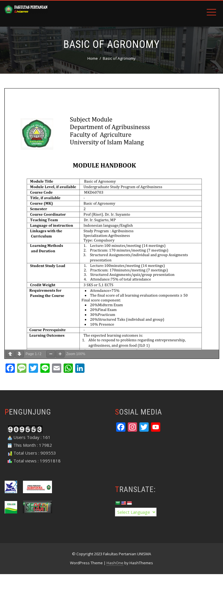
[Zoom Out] (50, 354)
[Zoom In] (60, 354)
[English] (123, 503)
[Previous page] (10, 354)
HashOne (115, 562)
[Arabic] (117, 503)
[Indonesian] (129, 503)
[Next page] (19, 354)
